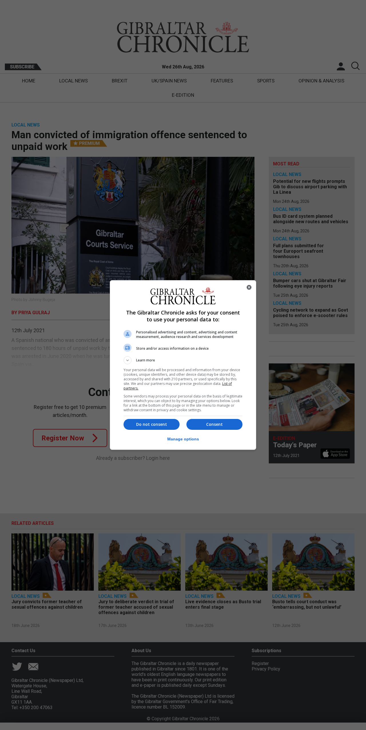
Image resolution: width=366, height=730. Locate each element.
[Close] (249, 287)
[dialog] (183, 365)
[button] (183, 360)
